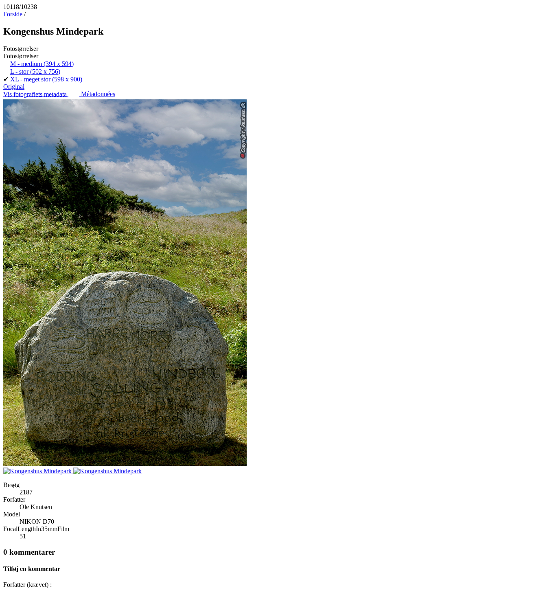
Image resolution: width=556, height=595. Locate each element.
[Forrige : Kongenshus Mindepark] (38, 471)
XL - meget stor (46, 79)
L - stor (35, 71)
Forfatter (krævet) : (27, 584)
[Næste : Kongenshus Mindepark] (107, 471)
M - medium (42, 63)
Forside (12, 14)
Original (13, 86)
